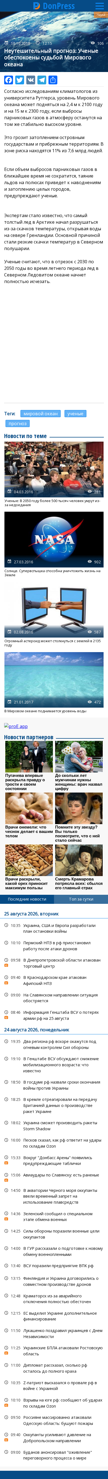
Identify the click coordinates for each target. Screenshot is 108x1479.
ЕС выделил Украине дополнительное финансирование (54, 1315)
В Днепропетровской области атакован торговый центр (54, 962)
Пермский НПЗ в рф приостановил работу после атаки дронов (54, 945)
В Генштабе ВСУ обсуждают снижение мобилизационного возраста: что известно (54, 1064)
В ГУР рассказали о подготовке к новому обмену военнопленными (54, 1251)
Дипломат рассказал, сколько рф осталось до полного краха (54, 1367)
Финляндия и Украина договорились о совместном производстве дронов (54, 1281)
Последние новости (27, 899)
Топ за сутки (81, 899)
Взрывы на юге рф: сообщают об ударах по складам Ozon (54, 1402)
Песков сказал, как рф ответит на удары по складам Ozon (54, 1142)
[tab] (27, 899)
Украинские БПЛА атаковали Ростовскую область (54, 1350)
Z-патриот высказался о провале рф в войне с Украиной (54, 1385)
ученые (75, 414)
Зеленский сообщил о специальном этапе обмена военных (54, 1216)
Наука (101, 14)
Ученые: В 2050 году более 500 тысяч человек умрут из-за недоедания (54, 474)
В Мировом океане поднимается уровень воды (54, 682)
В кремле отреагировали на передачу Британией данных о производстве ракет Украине (54, 1105)
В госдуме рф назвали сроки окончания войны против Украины (54, 1084)
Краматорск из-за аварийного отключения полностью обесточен (54, 1298)
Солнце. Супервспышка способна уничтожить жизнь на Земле (54, 544)
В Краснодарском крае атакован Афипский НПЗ (54, 980)
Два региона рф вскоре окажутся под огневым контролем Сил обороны (54, 1044)
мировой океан (41, 414)
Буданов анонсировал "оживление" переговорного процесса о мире (54, 1455)
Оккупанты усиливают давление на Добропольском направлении (54, 1437)
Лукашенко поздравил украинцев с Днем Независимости (54, 1333)
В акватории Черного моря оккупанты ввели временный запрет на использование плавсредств (54, 1196)
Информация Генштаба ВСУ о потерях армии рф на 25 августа (54, 1015)
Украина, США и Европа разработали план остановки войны (54, 928)
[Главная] (36, 5)
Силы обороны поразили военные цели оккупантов (54, 1233)
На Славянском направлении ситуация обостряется (54, 997)
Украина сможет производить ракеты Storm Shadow (54, 1125)
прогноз (18, 423)
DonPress (59, 5)
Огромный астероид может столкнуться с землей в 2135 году (54, 614)
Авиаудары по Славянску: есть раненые (54, 1176)
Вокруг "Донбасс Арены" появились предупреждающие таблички (54, 1160)
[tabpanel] (54, 1185)
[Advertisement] (54, 343)
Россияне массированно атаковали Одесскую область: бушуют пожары (54, 1420)
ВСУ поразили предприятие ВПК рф (54, 1265)
